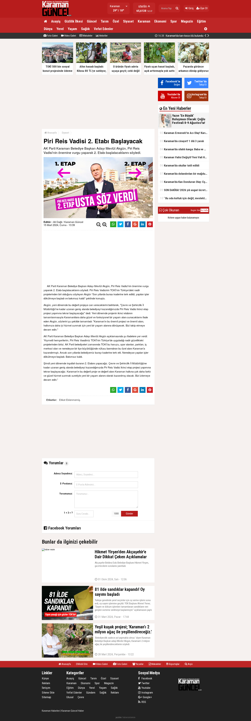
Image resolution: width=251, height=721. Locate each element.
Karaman (144, 21)
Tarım (105, 21)
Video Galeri (70, 35)
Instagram (147, 692)
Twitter (145, 683)
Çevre (81, 697)
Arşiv (190, 664)
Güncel (92, 21)
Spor (173, 21)
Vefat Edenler (103, 29)
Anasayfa (52, 132)
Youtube (145, 687)
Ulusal (69, 697)
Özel (116, 21)
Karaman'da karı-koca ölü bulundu (180, 35)
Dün (198, 210)
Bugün (193, 210)
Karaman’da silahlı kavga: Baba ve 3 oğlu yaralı (184, 149)
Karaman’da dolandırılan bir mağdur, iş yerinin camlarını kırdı (184, 174)
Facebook (146, 678)
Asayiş (55, 21)
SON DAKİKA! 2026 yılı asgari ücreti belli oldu (184, 190)
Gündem (90, 692)
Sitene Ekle (48, 692)
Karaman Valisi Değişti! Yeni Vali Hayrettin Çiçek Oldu (184, 157)
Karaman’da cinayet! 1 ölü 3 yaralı (182, 141)
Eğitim (201, 21)
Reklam (46, 683)
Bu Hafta (204, 210)
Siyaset (128, 21)
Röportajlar (173, 664)
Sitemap (46, 697)
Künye (45, 678)
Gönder (129, 513)
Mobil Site (82, 664)
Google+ (146, 697)
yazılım (119, 717)
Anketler (103, 35)
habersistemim (129, 717)
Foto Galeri (52, 35)
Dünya (48, 29)
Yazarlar (139, 664)
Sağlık (85, 29)
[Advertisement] (98, 102)
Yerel (60, 29)
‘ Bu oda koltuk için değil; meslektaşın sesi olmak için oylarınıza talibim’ (184, 198)
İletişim (46, 687)
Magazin (187, 21)
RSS (143, 702)
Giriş (191, 8)
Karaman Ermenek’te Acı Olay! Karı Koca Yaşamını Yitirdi (184, 133)
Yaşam (72, 29)
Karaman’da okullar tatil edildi (179, 165)
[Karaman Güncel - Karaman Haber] (57, 16)
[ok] (177, 8)
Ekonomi (160, 21)
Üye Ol (203, 8)
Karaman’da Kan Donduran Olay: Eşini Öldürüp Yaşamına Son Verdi (184, 182)
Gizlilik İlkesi (74, 21)
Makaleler (87, 35)
